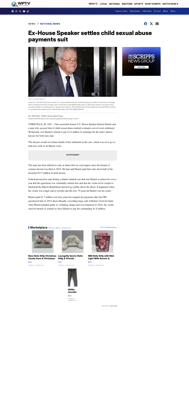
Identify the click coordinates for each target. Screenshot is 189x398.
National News (50, 23)
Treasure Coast (121, 11)
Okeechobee (135, 11)
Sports (138, 4)
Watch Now (169, 4)
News (31, 23)
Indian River (147, 11)
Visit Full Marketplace (108, 227)
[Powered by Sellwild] (113, 306)
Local (103, 4)
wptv (17, 11)
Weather (127, 4)
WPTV (20, 11)
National (114, 4)
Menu (92, 4)
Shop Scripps (153, 4)
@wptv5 (28, 11)
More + (173, 11)
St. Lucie (157, 11)
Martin (165, 11)
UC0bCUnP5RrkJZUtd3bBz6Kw (24, 11)
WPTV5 (13, 11)
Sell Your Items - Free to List (59, 228)
